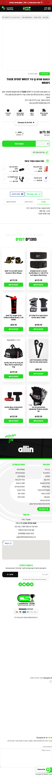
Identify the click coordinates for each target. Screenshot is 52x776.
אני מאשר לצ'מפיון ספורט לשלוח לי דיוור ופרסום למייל (34, 579)
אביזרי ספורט (37, 17)
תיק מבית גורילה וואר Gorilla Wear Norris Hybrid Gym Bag (13, 365)
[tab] (43, 201)
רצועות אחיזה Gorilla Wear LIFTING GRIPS (14, 408)
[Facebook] (32, 584)
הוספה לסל (19, 143)
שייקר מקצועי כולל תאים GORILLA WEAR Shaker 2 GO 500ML (13, 317)
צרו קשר (26, 514)
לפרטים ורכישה (38, 284)
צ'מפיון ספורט (20, 617)
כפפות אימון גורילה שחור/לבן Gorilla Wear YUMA (38, 316)
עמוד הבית (45, 17)
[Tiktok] (20, 584)
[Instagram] (28, 584)
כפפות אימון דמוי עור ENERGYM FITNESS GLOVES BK (38, 409)
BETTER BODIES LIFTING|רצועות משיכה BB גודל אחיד (38, 361)
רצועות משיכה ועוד (27, 17)
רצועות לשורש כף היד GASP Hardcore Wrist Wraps (13, 272)
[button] (33, 194)
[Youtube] (24, 584)
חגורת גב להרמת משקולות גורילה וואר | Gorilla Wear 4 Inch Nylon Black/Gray (38, 273)
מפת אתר (46, 464)
